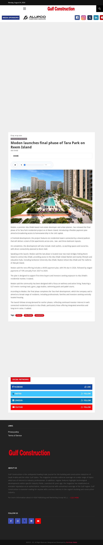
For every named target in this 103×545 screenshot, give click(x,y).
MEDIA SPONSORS (11, 18)
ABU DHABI (14, 150)
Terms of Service (15, 436)
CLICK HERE (74, 498)
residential (39, 315)
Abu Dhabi (28, 315)
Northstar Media (71, 542)
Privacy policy (13, 432)
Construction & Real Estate (18, 138)
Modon (19, 315)
